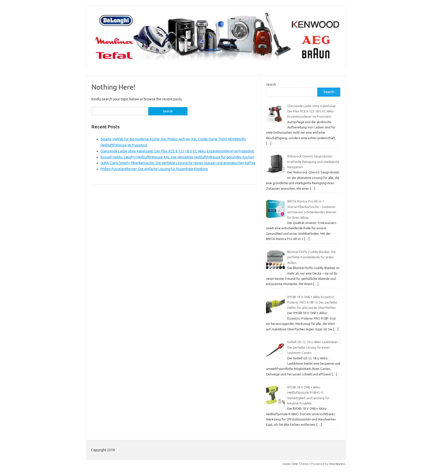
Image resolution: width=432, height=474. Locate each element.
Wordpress (337, 463)
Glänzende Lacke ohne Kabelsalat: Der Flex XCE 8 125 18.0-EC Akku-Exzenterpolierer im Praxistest (177, 151)
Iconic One (290, 463)
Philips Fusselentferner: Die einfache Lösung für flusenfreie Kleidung (154, 169)
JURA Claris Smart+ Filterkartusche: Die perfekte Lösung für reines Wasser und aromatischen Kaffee (178, 163)
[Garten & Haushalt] (216, 61)
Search (271, 84)
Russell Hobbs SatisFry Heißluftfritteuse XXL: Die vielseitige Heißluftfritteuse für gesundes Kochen (177, 157)
